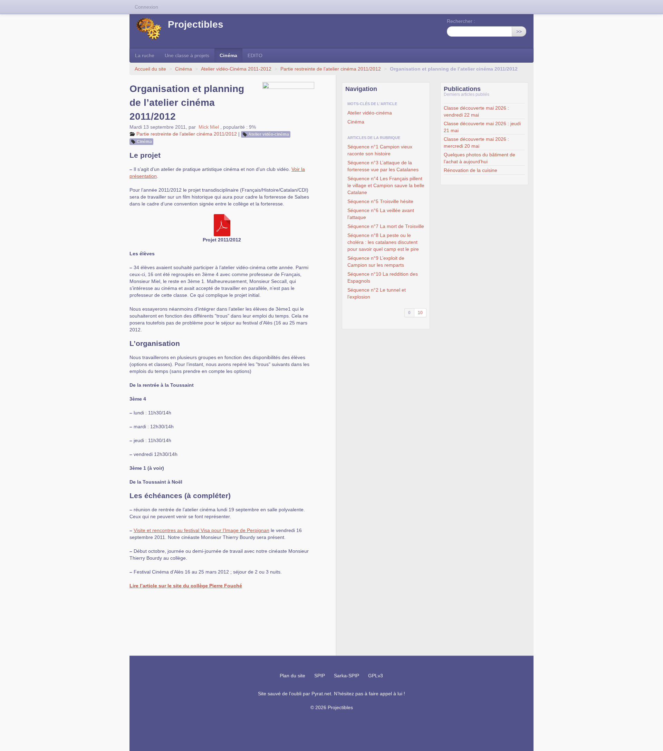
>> (519, 31)
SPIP (319, 675)
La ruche (144, 55)
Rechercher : (461, 21)
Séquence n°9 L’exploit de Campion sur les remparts (375, 261)
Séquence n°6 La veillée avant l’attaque (380, 214)
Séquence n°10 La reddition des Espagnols (382, 277)
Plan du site (292, 675)
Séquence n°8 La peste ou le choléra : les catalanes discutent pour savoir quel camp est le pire (383, 242)
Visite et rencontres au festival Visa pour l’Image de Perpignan (201, 530)
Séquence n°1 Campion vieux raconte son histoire (379, 150)
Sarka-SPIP (346, 675)
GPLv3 (375, 675)
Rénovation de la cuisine (470, 170)
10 (420, 312)
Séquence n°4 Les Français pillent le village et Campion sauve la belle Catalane (385, 185)
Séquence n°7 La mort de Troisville (385, 226)
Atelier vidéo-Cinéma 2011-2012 (236, 69)
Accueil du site (150, 69)
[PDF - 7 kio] (222, 225)
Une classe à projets (187, 55)
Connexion (146, 7)
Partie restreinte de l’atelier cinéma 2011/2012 (330, 69)
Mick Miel (209, 127)
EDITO (255, 55)
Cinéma (228, 55)
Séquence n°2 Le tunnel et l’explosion (376, 293)
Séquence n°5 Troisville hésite (380, 201)
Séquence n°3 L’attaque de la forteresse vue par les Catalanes (383, 166)
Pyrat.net (321, 693)
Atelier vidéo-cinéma (268, 134)
